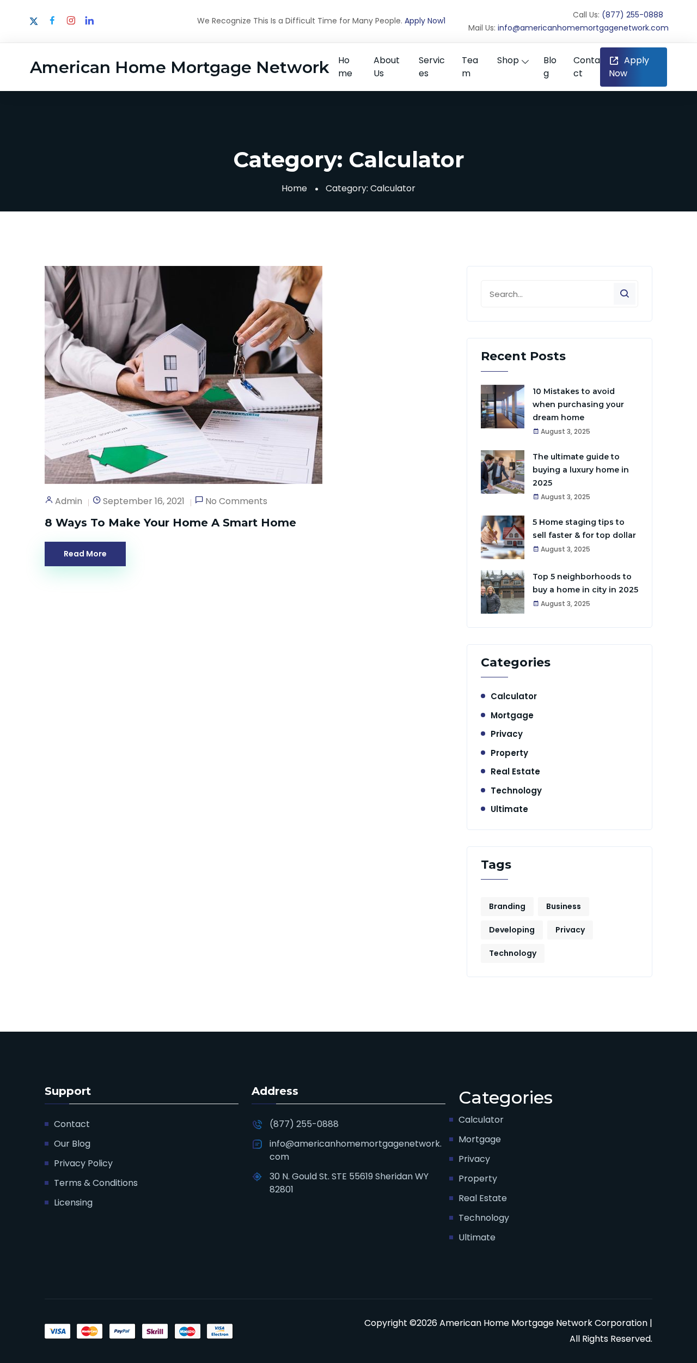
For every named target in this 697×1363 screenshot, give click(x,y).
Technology (516, 790)
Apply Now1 (425, 20)
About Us (387, 67)
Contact (586, 67)
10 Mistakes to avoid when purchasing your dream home (578, 404)
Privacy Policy (83, 1163)
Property (509, 753)
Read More (85, 553)
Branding (507, 906)
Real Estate (515, 771)
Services (432, 67)
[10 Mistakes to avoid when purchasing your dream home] (502, 406)
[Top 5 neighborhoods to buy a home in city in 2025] (502, 592)
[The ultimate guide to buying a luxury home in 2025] (502, 472)
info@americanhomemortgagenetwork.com (583, 27)
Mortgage (512, 715)
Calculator (514, 696)
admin (68, 501)
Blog (550, 67)
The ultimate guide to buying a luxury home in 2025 (581, 470)
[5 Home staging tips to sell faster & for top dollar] (502, 537)
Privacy (507, 734)
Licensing (73, 1202)
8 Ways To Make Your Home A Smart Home (170, 522)
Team (470, 67)
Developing (512, 929)
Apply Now (629, 67)
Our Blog (72, 1143)
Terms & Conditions (96, 1183)
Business (563, 906)
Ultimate (509, 809)
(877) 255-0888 (632, 14)
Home (345, 67)
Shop (508, 60)
